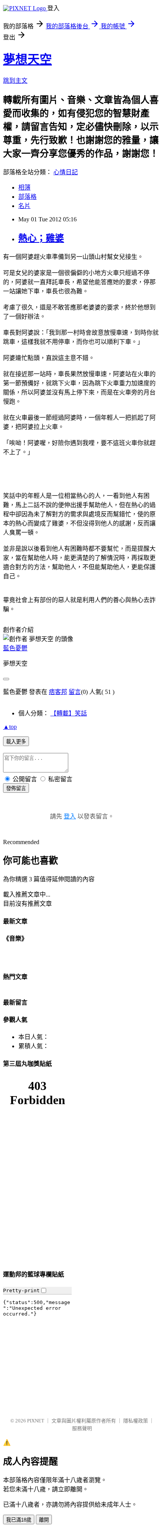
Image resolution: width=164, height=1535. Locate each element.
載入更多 (16, 742)
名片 (24, 206)
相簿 (24, 187)
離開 (44, 1520)
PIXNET (35, 1421)
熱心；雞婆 (41, 238)
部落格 (27, 196)
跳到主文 (15, 80)
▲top (10, 726)
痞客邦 (58, 692)
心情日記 (65, 172)
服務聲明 (82, 1428)
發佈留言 (16, 788)
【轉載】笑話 (68, 713)
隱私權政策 (135, 1421)
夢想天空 (27, 59)
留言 (75, 692)
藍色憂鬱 (15, 648)
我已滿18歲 (18, 1520)
